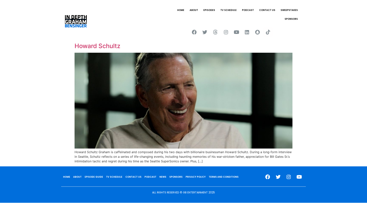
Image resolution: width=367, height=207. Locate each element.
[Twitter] (205, 32)
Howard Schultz (97, 46)
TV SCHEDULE (228, 10)
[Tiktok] (268, 32)
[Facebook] (194, 32)
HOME (180, 10)
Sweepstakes (289, 10)
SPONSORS (291, 19)
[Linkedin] (247, 32)
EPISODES (209, 10)
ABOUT (194, 10)
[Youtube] (236, 32)
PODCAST (248, 10)
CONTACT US (267, 10)
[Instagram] (226, 32)
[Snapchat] (257, 32)
